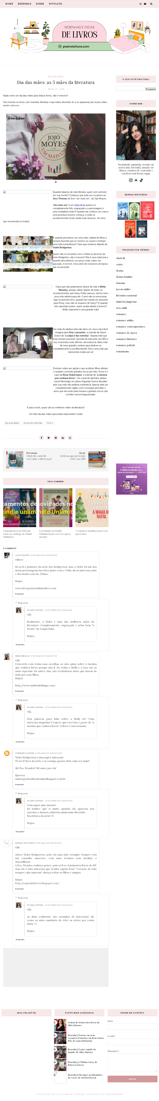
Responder (19, 594)
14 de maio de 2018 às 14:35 (48, 843)
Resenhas (24, 3)
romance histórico (126, 339)
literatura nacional (126, 295)
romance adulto (125, 320)
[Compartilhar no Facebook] (41, 437)
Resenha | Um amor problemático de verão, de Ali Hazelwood (85, 1076)
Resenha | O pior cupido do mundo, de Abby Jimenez (82, 1051)
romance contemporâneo (130, 326)
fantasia (120, 283)
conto (119, 264)
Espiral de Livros (24, 843)
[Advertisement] (136, 409)
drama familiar (124, 276)
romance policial (125, 345)
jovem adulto (123, 289)
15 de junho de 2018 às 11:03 (59, 905)
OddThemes (114, 1094)
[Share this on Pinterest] (55, 437)
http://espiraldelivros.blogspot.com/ (37, 883)
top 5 (50, 423)
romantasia (122, 351)
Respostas (23, 603)
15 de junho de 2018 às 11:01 (58, 610)
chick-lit (120, 258)
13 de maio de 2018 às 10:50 (44, 555)
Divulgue (55, 3)
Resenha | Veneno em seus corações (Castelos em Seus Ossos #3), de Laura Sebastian (86, 1038)
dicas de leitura (33, 423)
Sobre (40, 3)
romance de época (126, 332)
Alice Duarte (22, 555)
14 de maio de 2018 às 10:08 (48, 753)
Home (9, 3)
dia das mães (56, 76)
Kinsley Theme (74, 1094)
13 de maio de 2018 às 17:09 (44, 656)
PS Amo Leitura (35, 610)
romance (121, 314)
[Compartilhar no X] (48, 437)
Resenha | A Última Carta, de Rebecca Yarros (82, 1063)
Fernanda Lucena (24, 753)
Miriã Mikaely (22, 656)
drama (119, 270)
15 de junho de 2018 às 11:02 (59, 707)
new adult (121, 307)
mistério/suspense (126, 301)
